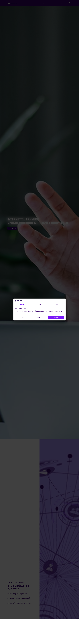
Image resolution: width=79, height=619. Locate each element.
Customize (39, 317)
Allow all (56, 317)
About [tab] (57, 304)
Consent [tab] (22, 304)
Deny (23, 317)
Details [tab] (39, 304)
